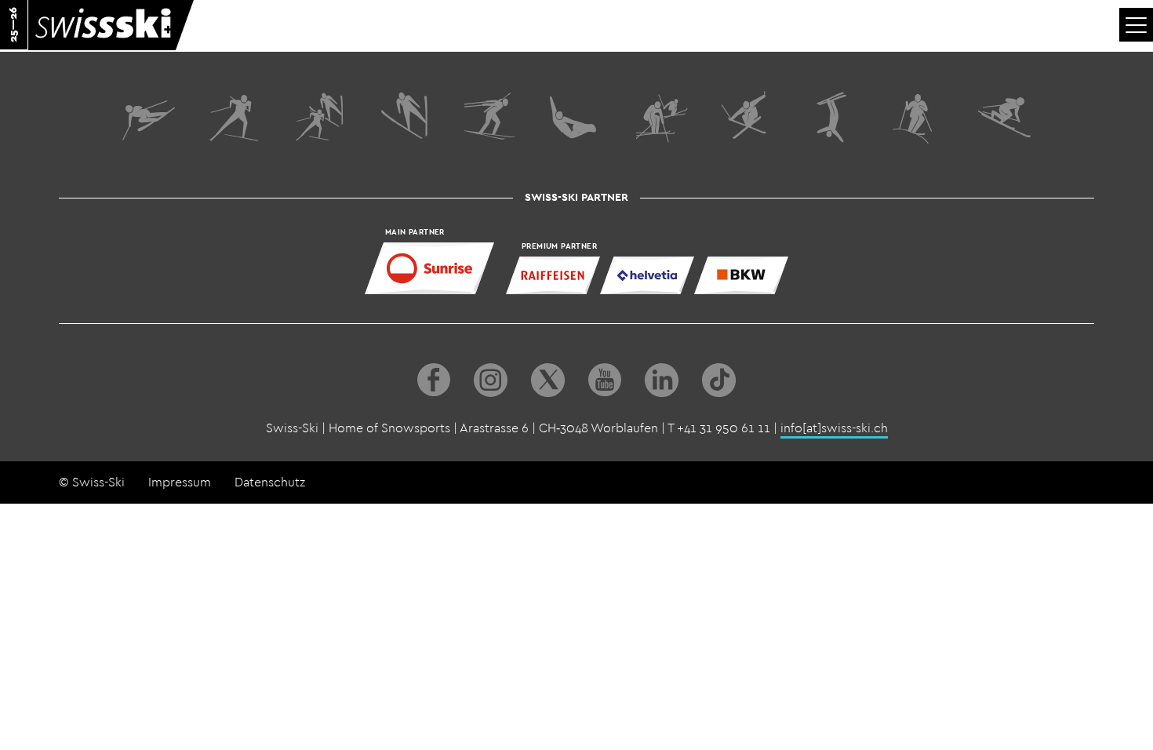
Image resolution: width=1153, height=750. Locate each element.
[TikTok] (719, 380)
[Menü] (1136, 24)
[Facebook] (433, 380)
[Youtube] (604, 380)
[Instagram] (490, 380)
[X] (548, 380)
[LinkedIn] (661, 380)
